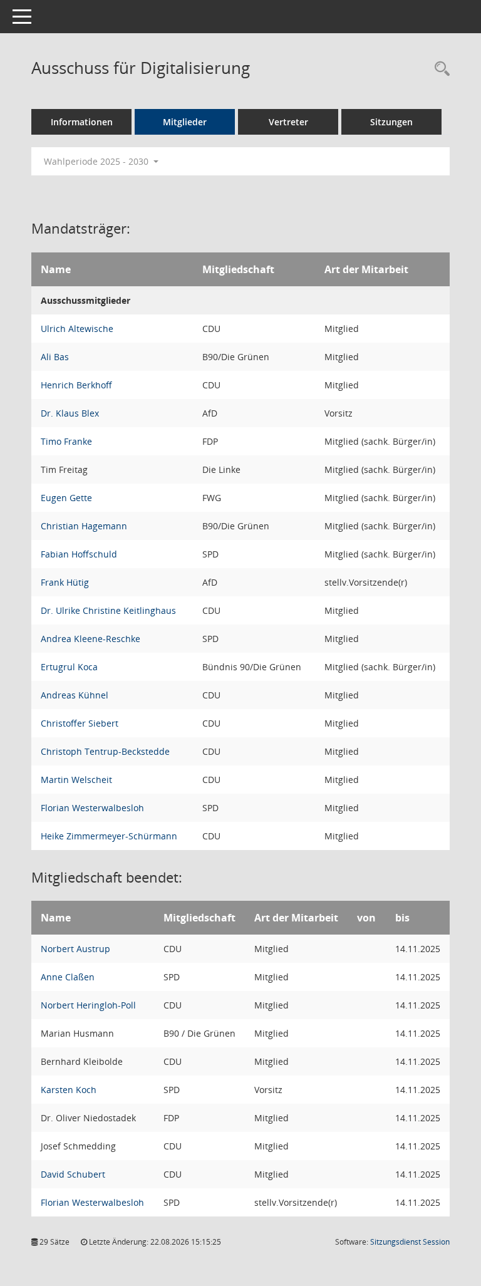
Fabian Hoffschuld (79, 554)
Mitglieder (185, 122)
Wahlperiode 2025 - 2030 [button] (97, 161)
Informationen (82, 122)
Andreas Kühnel (74, 695)
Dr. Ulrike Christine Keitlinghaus (108, 610)
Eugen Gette (66, 498)
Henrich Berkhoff (76, 385)
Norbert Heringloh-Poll (88, 1005)
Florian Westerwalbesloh (92, 808)
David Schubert (73, 1174)
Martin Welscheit (76, 780)
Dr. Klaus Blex (70, 413)
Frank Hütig (65, 582)
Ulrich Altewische (77, 328)
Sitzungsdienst (410, 1242)
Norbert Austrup (75, 949)
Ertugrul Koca (69, 667)
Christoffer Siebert (79, 723)
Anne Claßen (68, 977)
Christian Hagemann (84, 526)
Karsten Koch (68, 1090)
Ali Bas (55, 357)
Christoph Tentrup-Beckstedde (105, 751)
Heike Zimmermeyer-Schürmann (109, 836)
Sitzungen (391, 122)
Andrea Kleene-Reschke (90, 639)
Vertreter (288, 122)
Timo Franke (66, 441)
